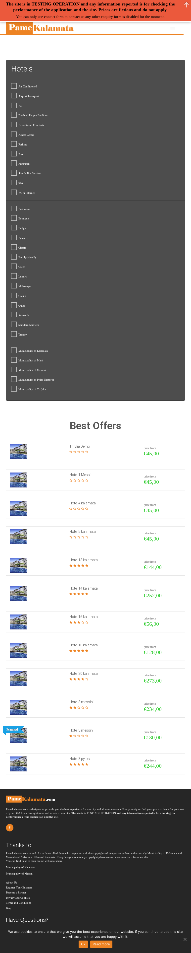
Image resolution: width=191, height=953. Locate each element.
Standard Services (28, 324)
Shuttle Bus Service (29, 173)
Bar (20, 105)
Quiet (21, 305)
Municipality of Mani (30, 360)
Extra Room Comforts (31, 125)
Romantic (23, 315)
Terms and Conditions (18, 902)
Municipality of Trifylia (32, 389)
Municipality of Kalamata (33, 350)
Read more (101, 944)
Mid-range (24, 286)
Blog (8, 907)
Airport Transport (28, 96)
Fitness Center (26, 134)
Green (21, 266)
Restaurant (24, 163)
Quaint (22, 295)
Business (23, 237)
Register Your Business (19, 887)
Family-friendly (27, 257)
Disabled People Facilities (33, 115)
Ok (83, 944)
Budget (22, 228)
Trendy (22, 334)
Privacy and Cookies (18, 897)
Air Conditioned (27, 86)
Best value (24, 208)
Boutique (23, 218)
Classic (22, 247)
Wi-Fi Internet (26, 192)
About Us (11, 882)
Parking (22, 144)
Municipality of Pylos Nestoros (36, 379)
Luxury (22, 276)
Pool (21, 154)
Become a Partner (16, 892)
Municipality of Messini (32, 369)
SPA (20, 183)
